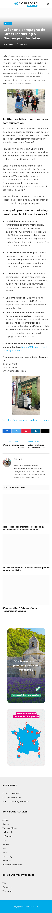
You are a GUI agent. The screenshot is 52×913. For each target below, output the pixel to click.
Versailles (6, 860)
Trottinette (7, 891)
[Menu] (4, 4)
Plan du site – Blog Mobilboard (16, 801)
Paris (5, 852)
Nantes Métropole (30, 347)
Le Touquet (8, 836)
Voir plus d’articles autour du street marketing (26, 420)
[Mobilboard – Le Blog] (26, 4)
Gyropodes (7, 887)
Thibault (9, 44)
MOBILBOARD (33, 907)
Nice (5, 848)
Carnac (6, 824)
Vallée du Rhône (10, 828)
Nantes (8, 24)
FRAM (44, 347)
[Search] (48, 4)
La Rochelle (8, 832)
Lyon (5, 840)
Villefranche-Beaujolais (12, 865)
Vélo (4, 883)
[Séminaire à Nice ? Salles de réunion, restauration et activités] (26, 590)
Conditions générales (12, 797)
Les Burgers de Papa (13, 350)
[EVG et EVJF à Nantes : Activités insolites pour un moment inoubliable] (26, 549)
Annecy (6, 820)
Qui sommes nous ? (11, 793)
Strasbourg (7, 856)
